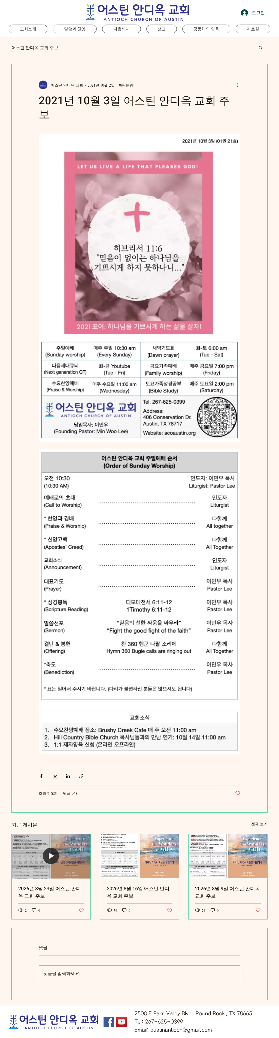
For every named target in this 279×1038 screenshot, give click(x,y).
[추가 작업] (237, 85)
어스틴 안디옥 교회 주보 (34, 47)
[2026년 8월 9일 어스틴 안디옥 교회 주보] (228, 856)
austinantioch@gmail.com (181, 1030)
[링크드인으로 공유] (68, 776)
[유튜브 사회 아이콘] (121, 1022)
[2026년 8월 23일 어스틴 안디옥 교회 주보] (51, 856)
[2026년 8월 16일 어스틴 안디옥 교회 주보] (139, 856)
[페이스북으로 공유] (41, 776)
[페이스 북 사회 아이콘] (109, 1022)
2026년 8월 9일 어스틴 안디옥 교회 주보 (227, 892)
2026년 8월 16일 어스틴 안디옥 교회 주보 (138, 892)
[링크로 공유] (81, 776)
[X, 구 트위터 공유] (54, 776)
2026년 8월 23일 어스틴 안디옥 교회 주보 (49, 892)
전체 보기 (259, 823)
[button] (121, 29)
